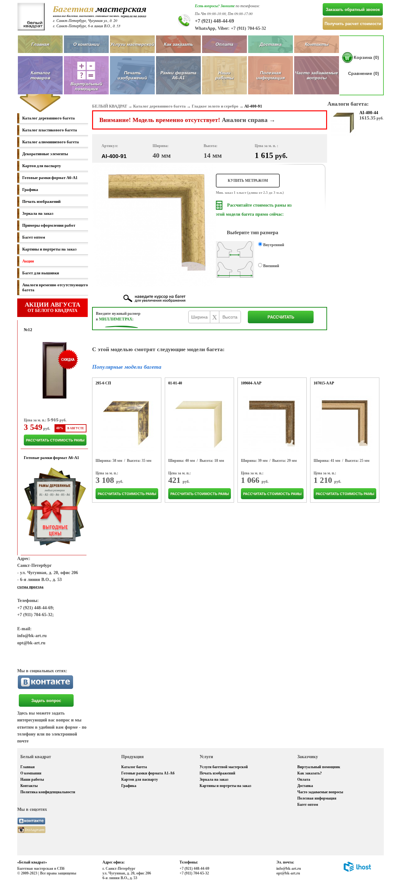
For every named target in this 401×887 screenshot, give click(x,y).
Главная (40, 44)
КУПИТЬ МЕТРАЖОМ (248, 180)
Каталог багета (134, 767)
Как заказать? (309, 773)
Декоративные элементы (45, 153)
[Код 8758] (126, 424)
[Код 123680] (344, 424)
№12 (28, 329)
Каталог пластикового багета (49, 130)
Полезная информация (270, 75)
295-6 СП (103, 383)
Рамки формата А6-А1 (178, 75)
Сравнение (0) (363, 73)
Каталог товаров (40, 75)
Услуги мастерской (132, 44)
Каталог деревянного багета (48, 118)
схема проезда (30, 586)
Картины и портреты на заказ (49, 249)
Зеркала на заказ (37, 213)
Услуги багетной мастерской (224, 767)
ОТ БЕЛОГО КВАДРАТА (52, 307)
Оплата (224, 44)
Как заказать (178, 44)
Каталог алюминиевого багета (50, 142)
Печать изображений (132, 75)
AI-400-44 (368, 112)
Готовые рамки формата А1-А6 (147, 773)
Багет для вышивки (40, 273)
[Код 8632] (199, 424)
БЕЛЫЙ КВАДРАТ (109, 106)
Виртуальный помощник (318, 767)
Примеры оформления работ (48, 225)
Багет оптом (33, 237)
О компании (86, 44)
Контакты (317, 44)
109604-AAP (251, 383)
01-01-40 (175, 383)
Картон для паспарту (41, 165)
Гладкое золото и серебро (215, 106)
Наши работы (224, 75)
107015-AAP (324, 383)
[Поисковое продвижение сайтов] (357, 871)
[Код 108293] (271, 424)
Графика (30, 189)
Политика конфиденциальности (47, 792)
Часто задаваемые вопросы (316, 75)
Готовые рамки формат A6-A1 (50, 177)
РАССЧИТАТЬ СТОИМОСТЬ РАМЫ (55, 440)
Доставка (271, 44)
